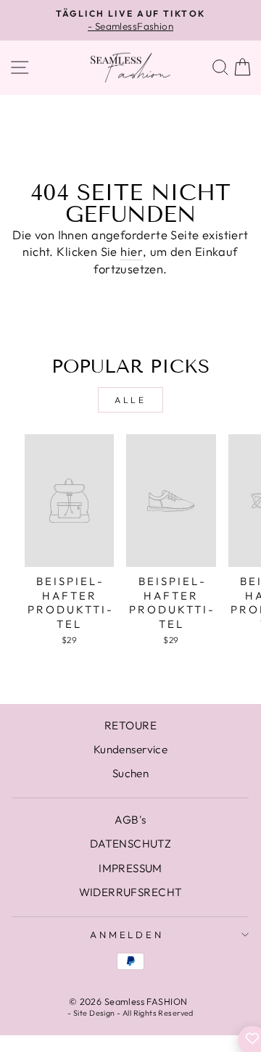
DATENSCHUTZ (131, 843)
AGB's (130, 820)
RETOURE (130, 725)
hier (131, 251)
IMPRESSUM (130, 868)
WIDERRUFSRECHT (131, 892)
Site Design (94, 1013)
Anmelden (127, 934)
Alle (130, 399)
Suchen (130, 773)
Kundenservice (130, 749)
